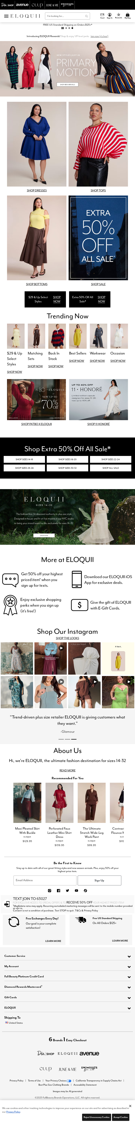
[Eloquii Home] (25, 15)
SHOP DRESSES (37, 190)
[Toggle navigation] (6, 15)
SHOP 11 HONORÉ (98, 424)
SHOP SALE (98, 284)
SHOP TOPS (98, 190)
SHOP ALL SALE (110, 467)
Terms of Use (34, 1089)
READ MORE (68, 780)
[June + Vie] (67, 1078)
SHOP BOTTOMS (36, 284)
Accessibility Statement (85, 1094)
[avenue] (89, 1062)
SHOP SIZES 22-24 (110, 459)
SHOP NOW (57, 299)
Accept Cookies (121, 1117)
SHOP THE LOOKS (67, 638)
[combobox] (67, 15)
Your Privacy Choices (55, 1089)
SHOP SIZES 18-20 (67, 459)
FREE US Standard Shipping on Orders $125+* (67, 24)
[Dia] (45, 1062)
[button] (110, 16)
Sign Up (99, 889)
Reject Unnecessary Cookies (97, 1117)
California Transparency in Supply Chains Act (99, 1089)
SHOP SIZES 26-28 (24, 467)
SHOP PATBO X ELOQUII (36, 424)
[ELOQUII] (67, 1062)
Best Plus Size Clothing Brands (53, 1094)
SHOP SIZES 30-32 (67, 467)
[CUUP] (46, 1078)
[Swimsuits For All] (89, 1078)
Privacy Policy (17, 1089)
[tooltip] (7, 5)
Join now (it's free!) (99, 36)
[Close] (130, 1105)
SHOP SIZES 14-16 (24, 459)
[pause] (62, 28)
